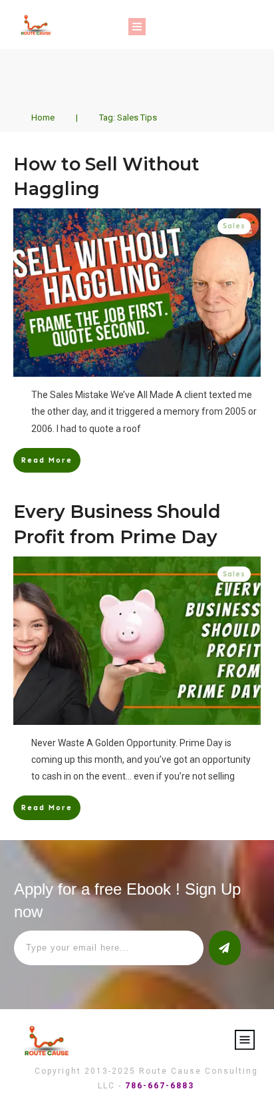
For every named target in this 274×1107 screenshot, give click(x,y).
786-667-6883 (159, 1085)
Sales (234, 226)
